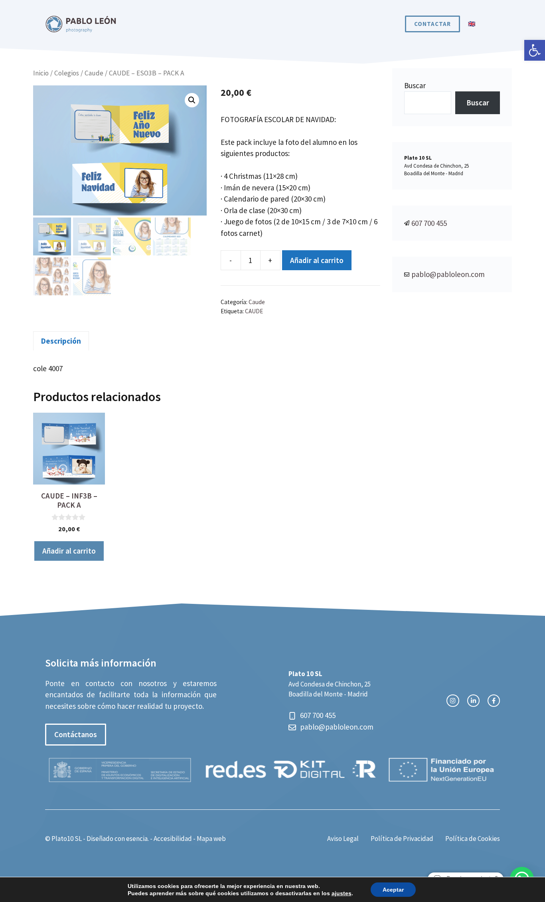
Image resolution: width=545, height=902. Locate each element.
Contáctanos (75, 734)
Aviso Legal (343, 838)
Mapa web (211, 838)
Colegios (66, 73)
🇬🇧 (472, 24)
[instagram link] (452, 700)
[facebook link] (494, 700)
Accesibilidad (173, 838)
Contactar (432, 24)
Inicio (41, 73)
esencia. (137, 838)
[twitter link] (473, 700)
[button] (534, 50)
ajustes (341, 893)
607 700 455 (429, 223)
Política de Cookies (472, 838)
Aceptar (393, 889)
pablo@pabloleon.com (448, 274)
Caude (94, 73)
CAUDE (254, 311)
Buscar (415, 85)
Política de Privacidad (402, 838)
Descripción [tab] (61, 341)
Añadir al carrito (317, 260)
